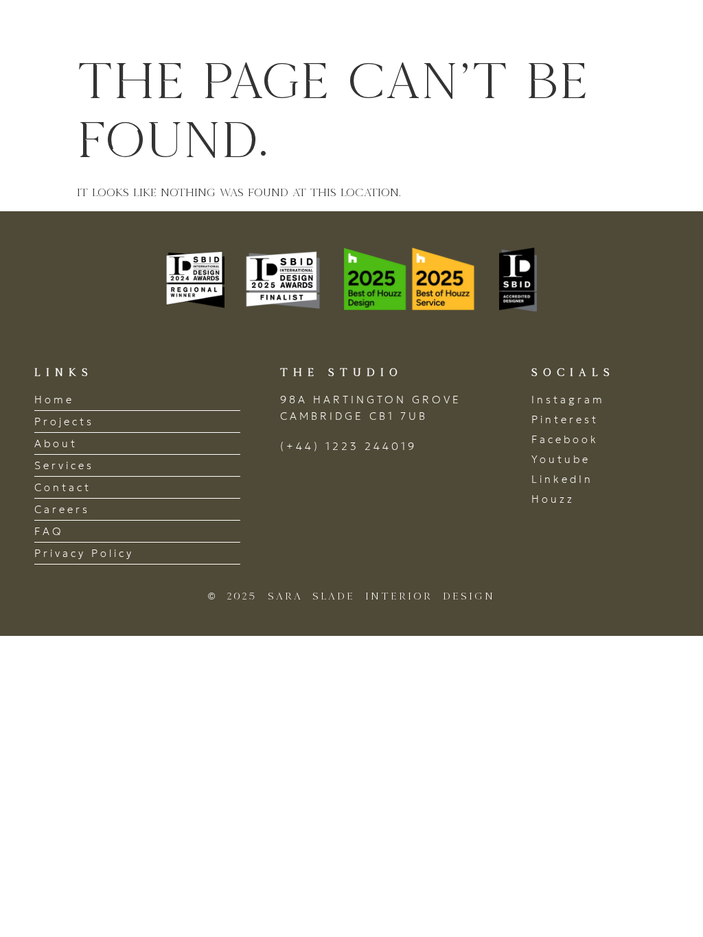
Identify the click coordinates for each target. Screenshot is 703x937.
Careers (62, 509)
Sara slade (109, 25)
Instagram (568, 399)
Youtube (560, 459)
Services (64, 465)
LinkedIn (562, 479)
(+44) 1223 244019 (348, 446)
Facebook (565, 439)
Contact (62, 487)
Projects (64, 421)
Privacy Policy (84, 553)
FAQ (49, 531)
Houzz (553, 499)
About (56, 443)
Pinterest (565, 419)
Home (54, 399)
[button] (657, 25)
